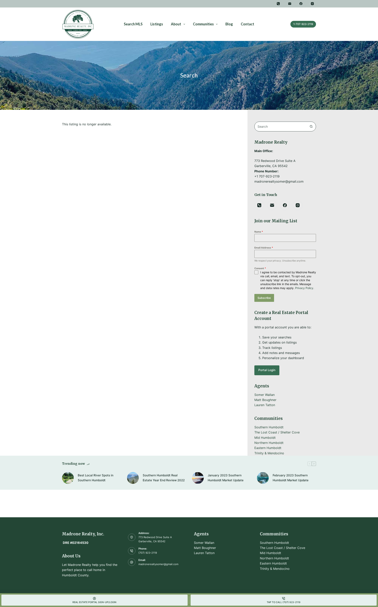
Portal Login (266, 370)
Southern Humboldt (269, 427)
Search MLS (133, 24)
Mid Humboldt (265, 438)
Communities (203, 24)
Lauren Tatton (264, 405)
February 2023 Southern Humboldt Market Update (291, 477)
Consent (260, 268)
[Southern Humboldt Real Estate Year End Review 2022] (133, 478)
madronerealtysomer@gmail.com (158, 564)
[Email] (290, 3)
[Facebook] (301, 3)
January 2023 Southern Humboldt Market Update (226, 477)
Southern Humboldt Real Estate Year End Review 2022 (164, 477)
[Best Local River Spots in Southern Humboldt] (68, 478)
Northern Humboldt (269, 443)
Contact (247, 24)
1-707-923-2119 (303, 24)
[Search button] (311, 126)
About (176, 24)
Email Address (263, 247)
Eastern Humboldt (267, 448)
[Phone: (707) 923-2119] (131, 551)
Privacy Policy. (304, 288)
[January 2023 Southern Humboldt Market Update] (198, 478)
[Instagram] (312, 3)
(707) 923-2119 (147, 552)
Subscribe (264, 297)
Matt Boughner (265, 400)
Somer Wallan (264, 395)
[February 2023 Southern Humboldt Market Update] (263, 478)
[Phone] (278, 3)
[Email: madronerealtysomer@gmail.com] (131, 562)
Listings (156, 24)
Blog (229, 24)
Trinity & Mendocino (269, 453)
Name (258, 231)
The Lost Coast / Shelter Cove (277, 432)
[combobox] (280, 126)
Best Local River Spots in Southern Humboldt (95, 477)
